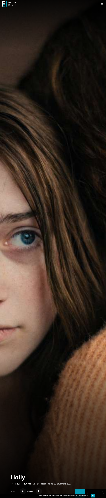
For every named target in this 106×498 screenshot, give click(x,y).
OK (93, 496)
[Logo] (9, 4)
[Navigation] (102, 4)
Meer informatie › (83, 496)
